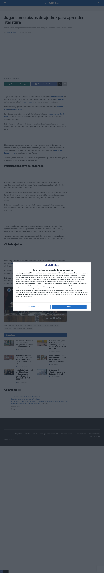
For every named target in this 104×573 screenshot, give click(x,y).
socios (35, 273)
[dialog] (52, 286)
